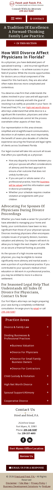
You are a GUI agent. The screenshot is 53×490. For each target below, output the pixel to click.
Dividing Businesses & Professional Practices (17, 337)
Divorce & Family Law (16, 327)
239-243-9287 (26, 11)
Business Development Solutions (20, 486)
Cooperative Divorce (16, 400)
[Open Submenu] (48, 327)
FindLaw (46, 486)
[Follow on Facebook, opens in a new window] (23, 440)
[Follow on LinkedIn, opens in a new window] (29, 440)
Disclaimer (11, 483)
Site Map (24, 483)
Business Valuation (23, 345)
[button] (16, 18)
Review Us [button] (26, 456)
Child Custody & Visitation (19, 376)
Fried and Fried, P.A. (24, 476)
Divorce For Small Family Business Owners (26, 360)
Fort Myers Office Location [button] (26, 448)
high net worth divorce (37, 107)
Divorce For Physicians (25, 352)
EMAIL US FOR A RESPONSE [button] (28, 467)
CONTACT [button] (38, 18)
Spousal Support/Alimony (19, 392)
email (36, 308)
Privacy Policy (38, 483)
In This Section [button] (26, 43)
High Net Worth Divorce (18, 384)
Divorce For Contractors (26, 368)
